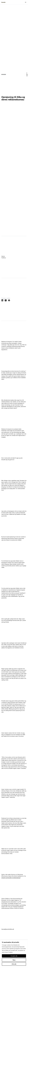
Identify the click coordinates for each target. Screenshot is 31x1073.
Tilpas (13, 960)
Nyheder (3, 74)
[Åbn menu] (25, 2)
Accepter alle (14, 956)
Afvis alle (14, 964)
